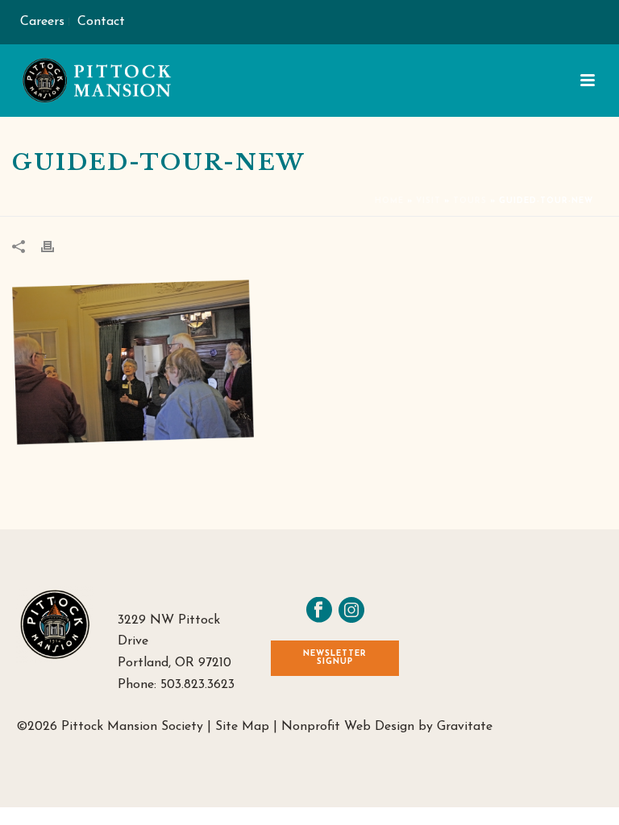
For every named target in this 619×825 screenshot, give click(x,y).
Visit (428, 201)
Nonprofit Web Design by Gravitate (386, 726)
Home (389, 201)
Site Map (242, 726)
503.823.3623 (197, 684)
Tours (470, 201)
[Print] (55, 246)
